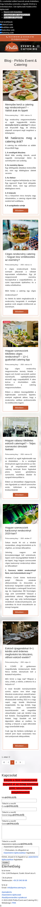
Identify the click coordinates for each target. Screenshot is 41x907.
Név (9, 797)
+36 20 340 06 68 (20, 880)
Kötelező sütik (7, 25)
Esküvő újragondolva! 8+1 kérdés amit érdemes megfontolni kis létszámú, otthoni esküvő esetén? (19, 653)
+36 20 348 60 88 (14, 37)
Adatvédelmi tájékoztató (17, 844)
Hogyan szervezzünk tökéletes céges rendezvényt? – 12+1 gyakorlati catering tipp (17, 355)
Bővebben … (20, 210)
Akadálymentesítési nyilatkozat (14, 897)
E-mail (10, 806)
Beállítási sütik (7, 27)
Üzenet (10, 824)
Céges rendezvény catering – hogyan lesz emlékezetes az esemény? (20, 257)
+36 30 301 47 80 (28, 37)
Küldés (5, 863)
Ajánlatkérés (7, 892)
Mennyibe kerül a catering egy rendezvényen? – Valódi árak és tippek (19, 107)
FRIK (14, 903)
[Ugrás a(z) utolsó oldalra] (23, 762)
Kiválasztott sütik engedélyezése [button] (17, 15)
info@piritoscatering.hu (20, 39)
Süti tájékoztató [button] (19, 7)
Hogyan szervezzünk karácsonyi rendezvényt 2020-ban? (18, 530)
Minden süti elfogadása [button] (13, 17)
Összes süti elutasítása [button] (13, 12)
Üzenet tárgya (13, 815)
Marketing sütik (7, 33)
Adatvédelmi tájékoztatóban (15, 853)
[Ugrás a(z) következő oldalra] (20, 762)
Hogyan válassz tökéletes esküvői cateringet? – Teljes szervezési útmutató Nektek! (20, 445)
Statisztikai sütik (7, 30)
